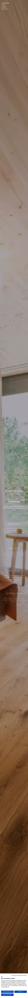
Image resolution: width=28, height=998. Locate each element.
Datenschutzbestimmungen (19, 975)
